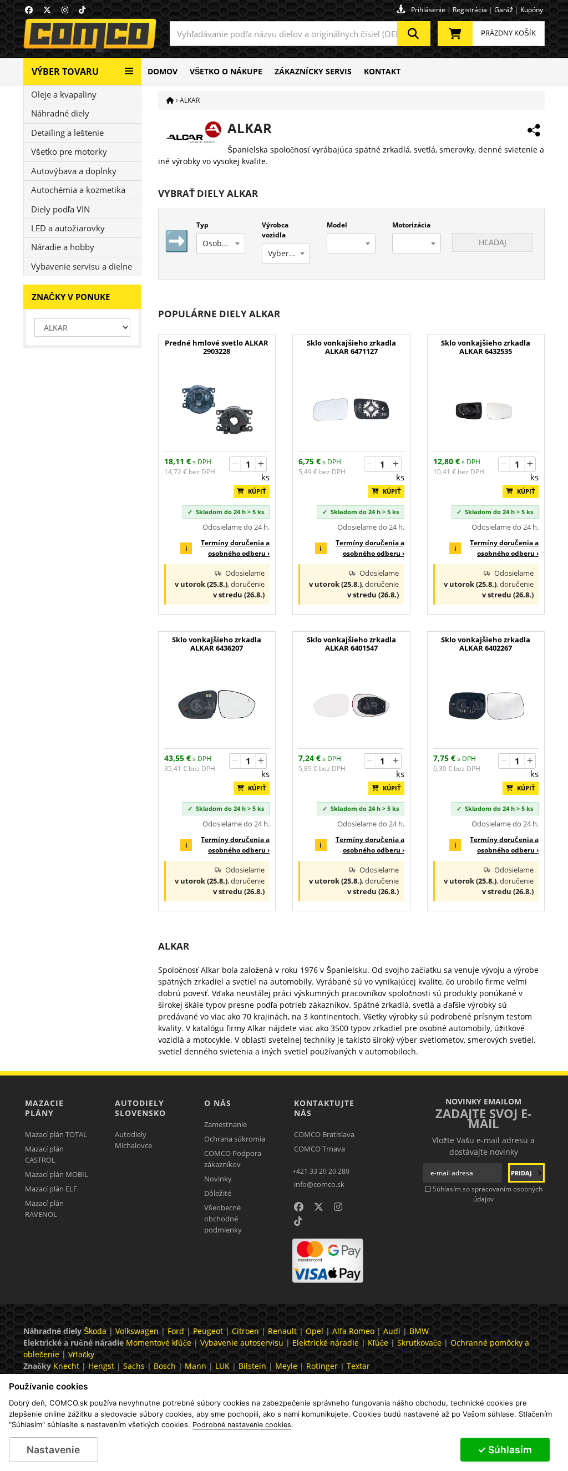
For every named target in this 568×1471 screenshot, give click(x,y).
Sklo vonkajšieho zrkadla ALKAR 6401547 (351, 644)
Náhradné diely (60, 113)
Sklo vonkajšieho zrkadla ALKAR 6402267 (485, 644)
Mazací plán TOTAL (56, 1134)
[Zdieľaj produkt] (534, 130)
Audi (391, 1331)
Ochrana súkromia (234, 1139)
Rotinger (322, 1366)
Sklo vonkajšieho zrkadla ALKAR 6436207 (216, 644)
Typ (202, 225)
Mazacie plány (44, 1108)
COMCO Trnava (319, 1149)
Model (337, 225)
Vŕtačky (81, 1354)
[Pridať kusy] (260, 464)
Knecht (66, 1366)
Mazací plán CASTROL (44, 1154)
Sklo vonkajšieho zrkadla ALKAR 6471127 (351, 347)
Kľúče (378, 1342)
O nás (217, 1103)
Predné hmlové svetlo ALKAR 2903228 (216, 347)
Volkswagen (137, 1331)
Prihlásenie (428, 9)
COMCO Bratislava (324, 1134)
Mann (195, 1366)
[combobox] (300, 33)
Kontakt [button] (382, 71)
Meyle (286, 1366)
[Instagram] (65, 9)
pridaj (522, 1173)
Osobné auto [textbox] (223, 243)
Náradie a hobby (62, 246)
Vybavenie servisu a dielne (81, 266)
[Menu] (129, 66)
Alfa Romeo (353, 1331)
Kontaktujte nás (324, 1108)
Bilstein (252, 1366)
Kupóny (531, 9)
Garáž (503, 9)
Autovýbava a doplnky (73, 170)
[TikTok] (82, 9)
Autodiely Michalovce (133, 1139)
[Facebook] (28, 9)
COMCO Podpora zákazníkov (232, 1158)
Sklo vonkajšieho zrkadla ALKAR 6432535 (485, 347)
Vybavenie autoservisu (241, 1342)
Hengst (101, 1366)
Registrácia (470, 9)
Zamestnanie (225, 1124)
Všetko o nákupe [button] (226, 71)
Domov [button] (163, 71)
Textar (358, 1366)
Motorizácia (411, 225)
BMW (419, 1331)
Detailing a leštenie (67, 132)
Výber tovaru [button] (65, 71)
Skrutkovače (419, 1342)
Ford (176, 1331)
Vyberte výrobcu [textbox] (289, 253)
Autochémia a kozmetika (78, 189)
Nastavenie (53, 1449)
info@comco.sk (319, 1184)
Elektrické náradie (325, 1342)
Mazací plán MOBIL (56, 1174)
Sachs (134, 1366)
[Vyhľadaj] (413, 33)
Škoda (95, 1331)
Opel (314, 1331)
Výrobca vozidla (275, 230)
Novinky (218, 1179)
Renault (282, 1331)
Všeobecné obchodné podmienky (223, 1219)
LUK (222, 1366)
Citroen (245, 1331)
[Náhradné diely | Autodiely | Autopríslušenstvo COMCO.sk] (170, 100)
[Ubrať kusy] (235, 464)
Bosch (165, 1366)
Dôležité (217, 1193)
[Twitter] (47, 9)
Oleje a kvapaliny (64, 94)
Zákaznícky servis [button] (313, 71)
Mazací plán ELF (51, 1189)
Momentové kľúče (158, 1342)
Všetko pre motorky (69, 151)
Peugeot (208, 1331)
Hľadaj (492, 242)
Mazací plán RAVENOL (44, 1208)
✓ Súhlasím (505, 1449)
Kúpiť (254, 491)
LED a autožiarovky (68, 228)
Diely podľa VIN (60, 209)
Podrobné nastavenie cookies (241, 1425)
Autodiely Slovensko (140, 1108)
